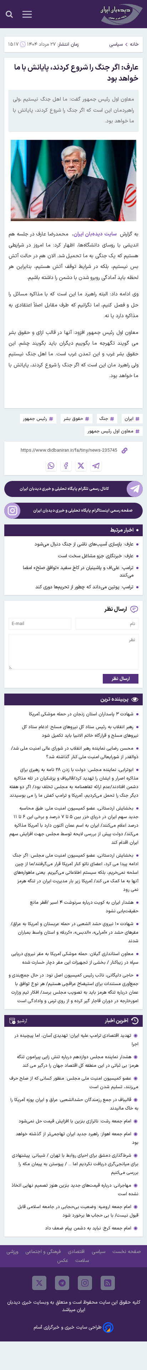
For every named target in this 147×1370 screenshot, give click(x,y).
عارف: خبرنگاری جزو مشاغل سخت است (95, 556)
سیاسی (116, 44)
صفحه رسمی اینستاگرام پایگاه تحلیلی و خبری (83, 511)
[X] (81, 465)
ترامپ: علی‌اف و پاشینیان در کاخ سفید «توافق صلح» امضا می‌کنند (78, 571)
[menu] (27, 14)
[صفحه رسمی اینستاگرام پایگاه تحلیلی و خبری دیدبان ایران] (12, 511)
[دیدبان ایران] (120, 14)
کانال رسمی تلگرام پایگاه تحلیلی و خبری (64, 489)
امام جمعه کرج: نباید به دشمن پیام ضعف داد (88, 1228)
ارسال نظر (121, 678)
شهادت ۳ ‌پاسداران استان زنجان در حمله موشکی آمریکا (82, 714)
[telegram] (62, 1283)
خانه (134, 44)
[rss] (108, 1283)
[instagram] (85, 1283)
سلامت (82, 1260)
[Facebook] (66, 465)
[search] (9, 14)
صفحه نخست (126, 1251)
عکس (63, 1260)
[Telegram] (96, 465)
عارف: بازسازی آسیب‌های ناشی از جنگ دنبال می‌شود (84, 544)
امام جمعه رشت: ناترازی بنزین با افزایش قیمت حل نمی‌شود (75, 1121)
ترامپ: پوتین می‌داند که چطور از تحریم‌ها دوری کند (84, 587)
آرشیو (22, 1021)
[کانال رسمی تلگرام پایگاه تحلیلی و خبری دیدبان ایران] (135, 489)
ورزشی (13, 1251)
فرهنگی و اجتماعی (43, 1251)
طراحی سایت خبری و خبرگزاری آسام (67, 1327)
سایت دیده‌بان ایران (95, 234)
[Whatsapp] (51, 465)
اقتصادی (77, 1251)
